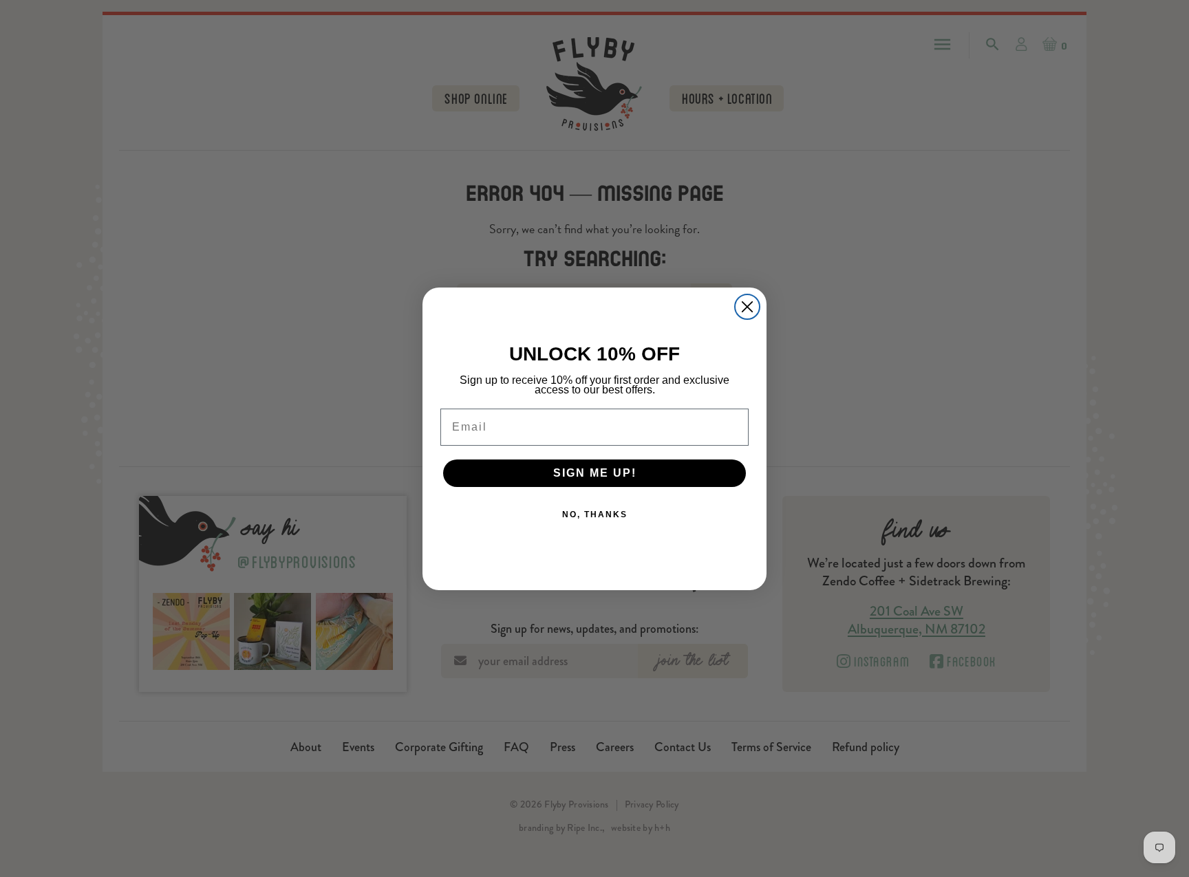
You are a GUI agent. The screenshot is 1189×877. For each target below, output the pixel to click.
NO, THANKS (595, 514)
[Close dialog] (747, 306)
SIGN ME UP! (594, 473)
